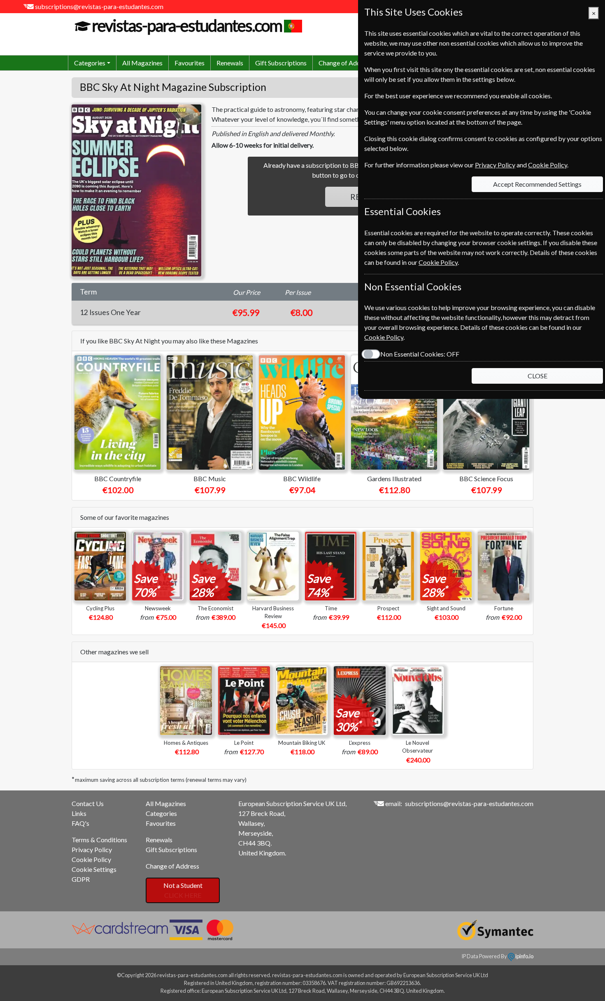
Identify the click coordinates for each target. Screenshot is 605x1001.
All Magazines (142, 63)
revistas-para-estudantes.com (187, 25)
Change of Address (345, 63)
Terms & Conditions (99, 839)
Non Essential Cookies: (419, 354)
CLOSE (537, 376)
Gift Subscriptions (281, 63)
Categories (161, 813)
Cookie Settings (94, 869)
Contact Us (88, 803)
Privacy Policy (92, 849)
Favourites (190, 63)
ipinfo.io (523, 956)
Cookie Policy (91, 859)
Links (79, 813)
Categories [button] (89, 63)
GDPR (81, 879)
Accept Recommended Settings (537, 184)
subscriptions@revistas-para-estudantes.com (99, 6)
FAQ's (80, 823)
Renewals (229, 63)
